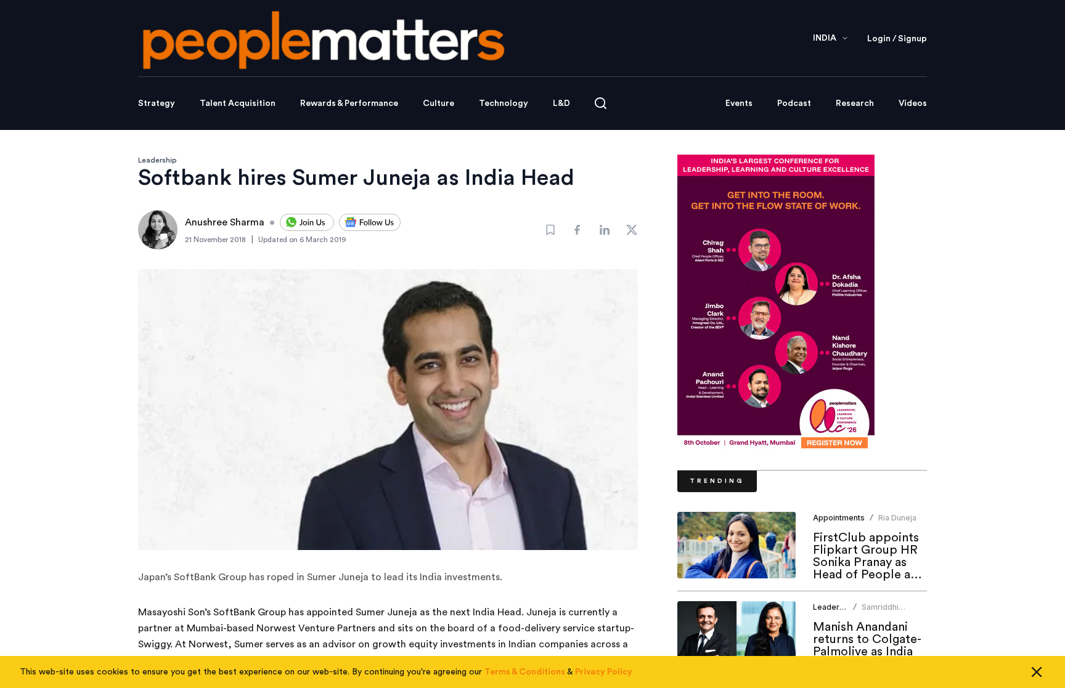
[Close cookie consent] (1036, 672)
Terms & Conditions (524, 672)
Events (739, 103)
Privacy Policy (603, 672)
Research (855, 103)
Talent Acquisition (237, 103)
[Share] (577, 230)
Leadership (157, 160)
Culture (438, 103)
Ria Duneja (897, 517)
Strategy (156, 103)
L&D (561, 103)
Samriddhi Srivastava (881, 611)
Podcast (794, 103)
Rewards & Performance (349, 103)
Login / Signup (897, 38)
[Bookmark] (550, 230)
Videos (913, 103)
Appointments (839, 517)
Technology (503, 103)
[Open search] (600, 103)
